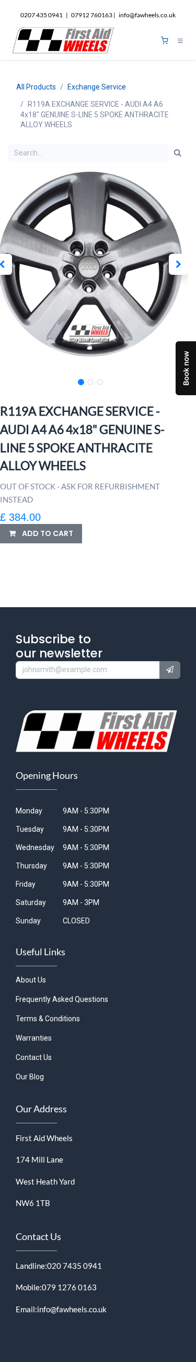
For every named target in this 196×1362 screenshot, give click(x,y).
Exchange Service (96, 87)
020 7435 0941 (74, 1265)
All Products (36, 87)
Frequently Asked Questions (62, 999)
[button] (179, 264)
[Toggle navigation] (180, 40)
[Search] (177, 153)
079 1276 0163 (69, 1287)
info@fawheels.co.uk (72, 1309)
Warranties (34, 1038)
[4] (164, 40)
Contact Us (34, 1057)
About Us (31, 980)
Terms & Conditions (48, 1018)
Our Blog (30, 1077)
